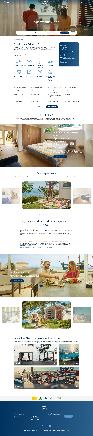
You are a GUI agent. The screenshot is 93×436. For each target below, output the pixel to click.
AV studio (68, 430)
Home (15, 39)
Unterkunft (18, 39)
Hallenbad (32, 235)
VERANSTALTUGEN (35, 419)
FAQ (15, 417)
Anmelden (68, 416)
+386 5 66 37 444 (53, 413)
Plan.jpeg (64, 64)
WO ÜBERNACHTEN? (35, 413)
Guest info (16, 416)
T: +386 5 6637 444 (66, 57)
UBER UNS (16, 413)
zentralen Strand (64, 237)
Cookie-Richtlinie (56, 430)
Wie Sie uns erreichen (19, 414)
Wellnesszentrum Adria (54, 233)
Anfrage (7, 2)
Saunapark (34, 234)
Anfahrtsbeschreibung (67, 51)
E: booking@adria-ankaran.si (68, 58)
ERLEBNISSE (33, 414)
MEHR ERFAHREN (16, 280)
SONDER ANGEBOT (35, 417)
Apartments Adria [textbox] (22, 32)
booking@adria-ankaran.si (56, 414)
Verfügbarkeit (65, 32)
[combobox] (22, 33)
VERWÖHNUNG (34, 416)
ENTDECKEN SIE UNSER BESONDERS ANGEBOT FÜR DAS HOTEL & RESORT (36, 247)
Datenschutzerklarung (47, 430)
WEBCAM (33, 421)
